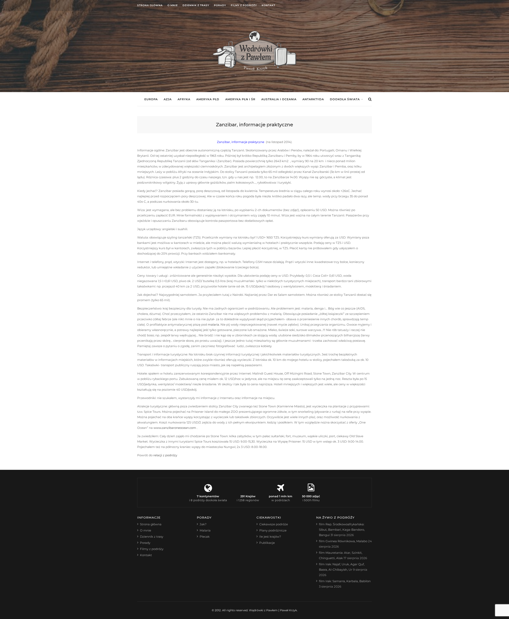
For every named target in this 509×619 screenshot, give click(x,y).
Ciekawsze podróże (273, 524)
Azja (168, 99)
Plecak (205, 536)
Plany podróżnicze (273, 530)
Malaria (205, 530)
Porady (220, 5)
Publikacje (267, 543)
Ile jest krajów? (270, 536)
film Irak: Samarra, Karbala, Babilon (345, 581)
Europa (151, 99)
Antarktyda (313, 99)
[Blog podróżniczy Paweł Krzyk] (254, 69)
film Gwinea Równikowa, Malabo (343, 541)
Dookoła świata (345, 99)
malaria (213, 324)
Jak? (203, 524)
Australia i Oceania (278, 99)
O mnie (172, 5)
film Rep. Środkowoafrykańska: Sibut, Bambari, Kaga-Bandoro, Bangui (342, 529)
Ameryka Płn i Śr (240, 99)
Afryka (184, 99)
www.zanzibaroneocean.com (175, 428)
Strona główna (150, 5)
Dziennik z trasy (196, 5)
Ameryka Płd (207, 99)
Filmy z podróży (244, 5)
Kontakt (268, 5)
